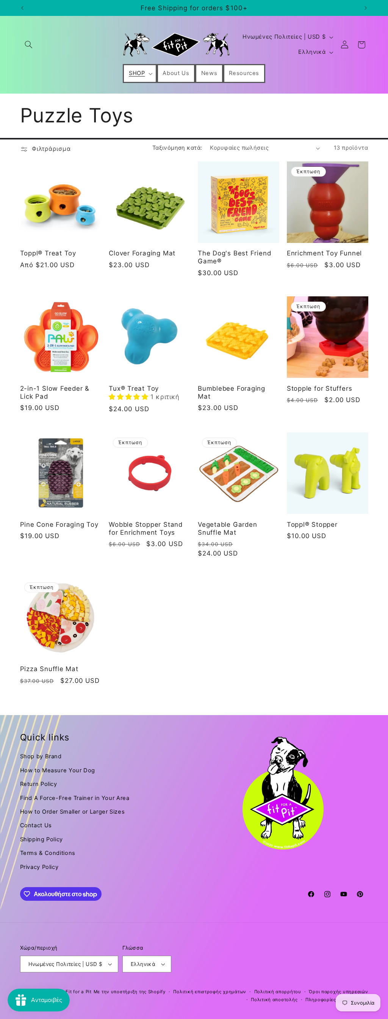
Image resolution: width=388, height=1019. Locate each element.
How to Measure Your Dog (57, 770)
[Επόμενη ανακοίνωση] (365, 8)
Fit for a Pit (79, 991)
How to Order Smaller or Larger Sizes (72, 811)
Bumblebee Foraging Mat (231, 392)
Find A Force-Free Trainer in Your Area (75, 798)
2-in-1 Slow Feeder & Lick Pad (55, 392)
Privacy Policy (39, 867)
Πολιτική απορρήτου (277, 991)
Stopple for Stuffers (319, 388)
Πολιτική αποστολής (274, 999)
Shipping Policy (41, 839)
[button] (29, 44)
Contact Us (36, 825)
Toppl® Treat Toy (48, 253)
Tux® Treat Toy (134, 388)
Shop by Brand (41, 756)
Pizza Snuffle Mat (49, 669)
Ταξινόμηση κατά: (177, 147)
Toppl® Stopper (312, 524)
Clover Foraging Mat (142, 253)
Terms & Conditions (47, 853)
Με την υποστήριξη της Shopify (130, 991)
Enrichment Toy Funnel (324, 253)
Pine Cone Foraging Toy (59, 524)
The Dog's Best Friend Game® (234, 257)
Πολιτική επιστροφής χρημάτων (209, 991)
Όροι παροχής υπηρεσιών (338, 991)
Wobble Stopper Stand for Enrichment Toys (146, 528)
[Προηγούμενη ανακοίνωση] (22, 8)
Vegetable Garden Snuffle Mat (227, 528)
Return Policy (38, 784)
